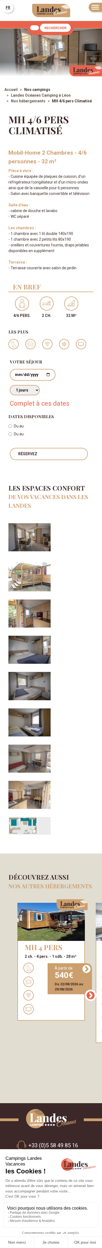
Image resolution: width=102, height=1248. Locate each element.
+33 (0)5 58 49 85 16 (53, 1145)
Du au (19, 426)
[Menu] (95, 7)
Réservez (27, 454)
